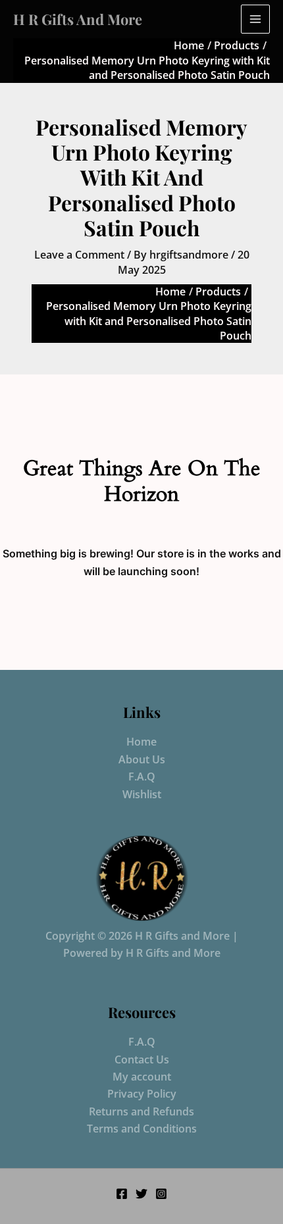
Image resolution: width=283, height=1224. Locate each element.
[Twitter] (141, 1194)
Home (141, 741)
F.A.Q (141, 776)
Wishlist (141, 794)
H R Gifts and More (77, 19)
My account (142, 1076)
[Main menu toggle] (255, 19)
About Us (141, 759)
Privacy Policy (141, 1093)
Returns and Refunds (141, 1111)
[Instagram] (161, 1194)
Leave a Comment (79, 254)
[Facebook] (122, 1194)
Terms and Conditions (142, 1128)
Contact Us (142, 1059)
